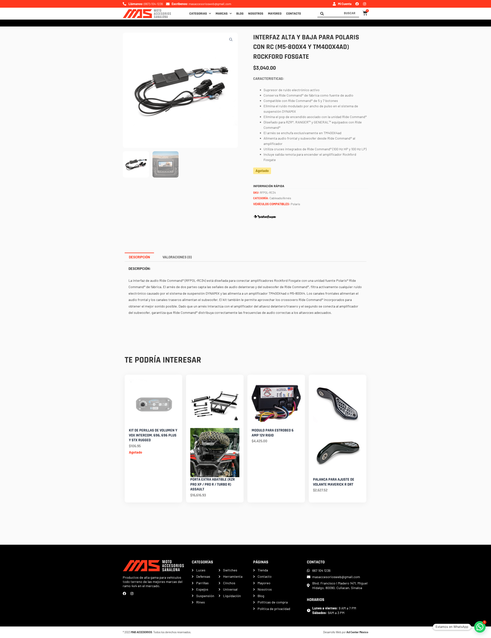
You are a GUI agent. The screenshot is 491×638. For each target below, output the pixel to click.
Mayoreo (275, 14)
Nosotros (255, 14)
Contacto (293, 14)
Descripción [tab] (139, 257)
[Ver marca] (265, 216)
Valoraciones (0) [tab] (177, 257)
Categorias (198, 14)
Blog (240, 14)
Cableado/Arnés (280, 198)
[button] (230, 39)
